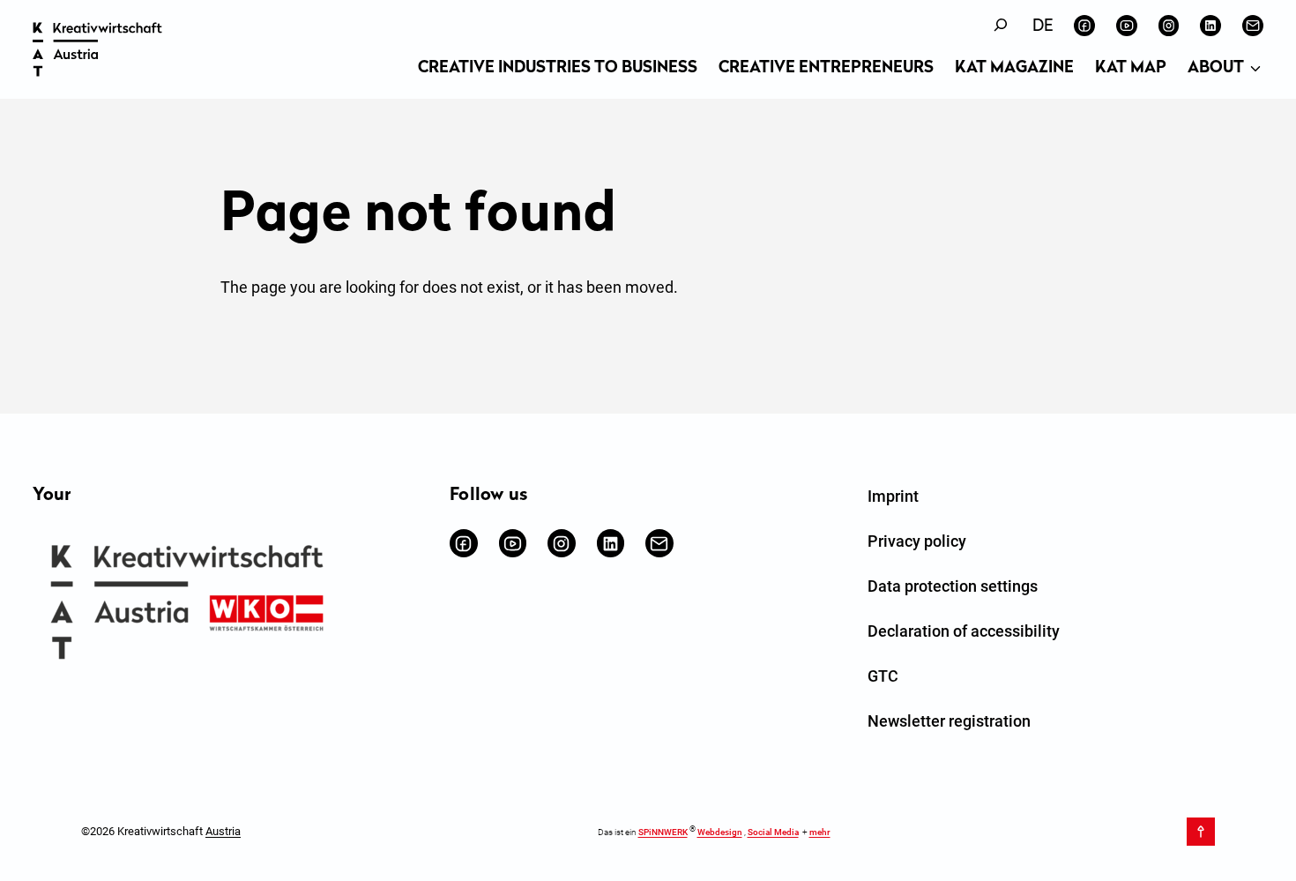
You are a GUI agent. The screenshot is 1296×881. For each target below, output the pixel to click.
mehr (819, 832)
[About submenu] (1255, 70)
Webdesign (719, 832)
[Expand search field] (1000, 25)
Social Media (773, 832)
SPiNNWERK (663, 832)
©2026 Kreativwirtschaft (161, 831)
